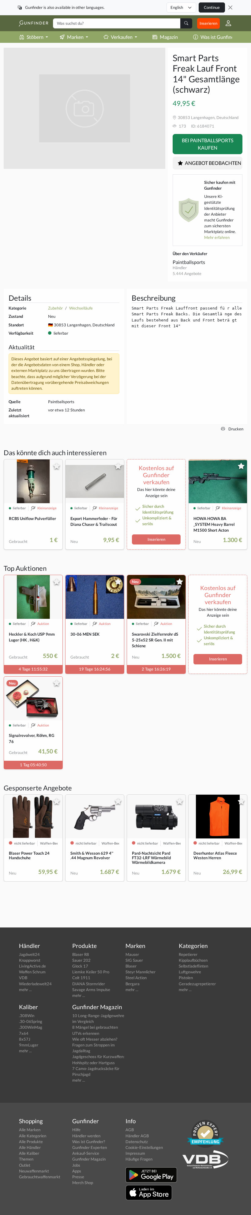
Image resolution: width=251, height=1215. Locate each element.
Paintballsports (189, 262)
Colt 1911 (81, 977)
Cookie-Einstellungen (144, 1147)
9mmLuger (28, 1044)
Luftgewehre (190, 971)
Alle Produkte (31, 1141)
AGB (130, 1129)
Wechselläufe (81, 308)
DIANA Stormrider (88, 983)
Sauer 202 (81, 960)
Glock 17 (80, 966)
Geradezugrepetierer (197, 983)
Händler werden (86, 1135)
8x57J (24, 1039)
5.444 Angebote (187, 273)
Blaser (131, 966)
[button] (226, 23)
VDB (23, 977)
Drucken (235, 428)
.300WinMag (30, 1027)
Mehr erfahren (217, 237)
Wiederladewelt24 (35, 983)
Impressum (135, 1153)
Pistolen (186, 977)
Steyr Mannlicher (140, 971)
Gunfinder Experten (89, 1147)
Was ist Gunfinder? (220, 37)
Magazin (169, 37)
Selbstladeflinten (193, 966)
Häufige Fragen (139, 1159)
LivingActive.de (32, 966)
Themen (26, 1159)
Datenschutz (137, 1141)
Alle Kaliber (29, 1153)
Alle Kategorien (32, 1135)
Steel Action (136, 977)
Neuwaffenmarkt (34, 1171)
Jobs (76, 1165)
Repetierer (188, 954)
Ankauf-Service (85, 1153)
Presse (78, 1176)
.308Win (26, 1015)
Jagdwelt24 (29, 954)
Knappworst (29, 960)
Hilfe (76, 1129)
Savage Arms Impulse (91, 989)
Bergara (133, 983)
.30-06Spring (30, 1021)
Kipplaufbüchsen (193, 960)
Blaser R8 (80, 954)
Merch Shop (82, 1182)
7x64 (23, 1033)
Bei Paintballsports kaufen (207, 143)
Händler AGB (137, 1135)
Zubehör (55, 308)
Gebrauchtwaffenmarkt (39, 1176)
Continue (212, 7)
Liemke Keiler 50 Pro (90, 971)
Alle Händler (30, 1147)
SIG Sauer (134, 960)
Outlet (24, 1165)
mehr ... (25, 989)
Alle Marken (29, 1129)
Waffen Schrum (32, 971)
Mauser (132, 954)
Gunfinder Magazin (89, 1159)
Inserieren (208, 23)
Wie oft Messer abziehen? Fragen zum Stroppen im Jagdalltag (94, 1045)
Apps (76, 1171)
